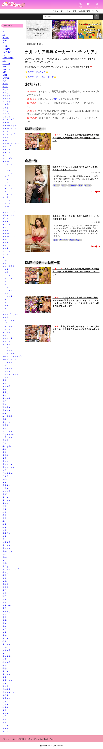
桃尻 (5, 536)
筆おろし (7, 611)
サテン (6, 191)
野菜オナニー (9, 692)
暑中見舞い (8, 533)
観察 (5, 659)
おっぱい (7, 92)
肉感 (5, 635)
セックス (7, 203)
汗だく (6, 554)
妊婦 (5, 479)
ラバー (6, 347)
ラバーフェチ (9, 353)
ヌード (6, 263)
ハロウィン (8, 275)
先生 (5, 419)
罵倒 (5, 626)
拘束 (5, 524)
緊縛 (5, 623)
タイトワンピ (9, 212)
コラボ (6, 179)
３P (4, 719)
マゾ (5, 323)
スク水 (6, 197)
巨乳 (5, 506)
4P (4, 34)
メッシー (7, 341)
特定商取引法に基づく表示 (27, 739)
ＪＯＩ (6, 725)
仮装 (5, 413)
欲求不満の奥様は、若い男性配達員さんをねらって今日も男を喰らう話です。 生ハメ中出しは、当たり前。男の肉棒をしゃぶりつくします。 (76, 179)
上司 (5, 380)
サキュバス (8, 188)
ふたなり (7, 110)
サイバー (7, 185)
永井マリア (8, 551)
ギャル (6, 161)
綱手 (5, 620)
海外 (5, 557)
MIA (4, 72)
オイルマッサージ (11, 143)
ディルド (7, 233)
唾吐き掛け (8, 446)
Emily (5, 43)
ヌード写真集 (9, 266)
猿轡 (5, 581)
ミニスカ (7, 332)
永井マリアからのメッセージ (41, 76)
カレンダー (8, 158)
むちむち (7, 116)
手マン (6, 521)
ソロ (5, 209)
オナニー (7, 152)
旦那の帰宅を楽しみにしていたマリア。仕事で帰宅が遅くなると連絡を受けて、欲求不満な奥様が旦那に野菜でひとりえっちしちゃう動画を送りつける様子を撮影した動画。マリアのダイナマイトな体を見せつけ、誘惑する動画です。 (76, 230)
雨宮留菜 (7, 698)
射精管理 (7, 491)
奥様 (5, 470)
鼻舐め (6, 713)
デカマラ (7, 245)
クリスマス (8, 164)
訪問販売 (7, 662)
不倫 (5, 389)
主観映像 (7, 398)
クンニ (6, 167)
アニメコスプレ (10, 134)
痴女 (5, 590)
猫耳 (5, 578)
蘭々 (5, 653)
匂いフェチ (8, 431)
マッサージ (8, 329)
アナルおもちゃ (10, 125)
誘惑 (5, 668)
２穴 (5, 716)
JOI (4, 54)
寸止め (6, 488)
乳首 (5, 404)
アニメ (6, 131)
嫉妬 (5, 482)
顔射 (5, 701)
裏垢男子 (7, 656)
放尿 (5, 530)
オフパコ (7, 155)
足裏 (5, 677)
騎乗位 (6, 707)
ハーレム (7, 284)
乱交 (5, 401)
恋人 (5, 515)
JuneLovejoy (8, 57)
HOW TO (7, 51)
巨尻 (5, 509)
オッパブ (7, 146)
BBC (5, 40)
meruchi (6, 69)
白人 (5, 593)
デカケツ (7, 239)
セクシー (7, 200)
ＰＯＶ (6, 731)
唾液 (5, 449)
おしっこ (7, 89)
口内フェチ (8, 437)
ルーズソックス (10, 359)
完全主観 (7, 485)
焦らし (6, 572)
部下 (5, 683)
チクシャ (7, 224)
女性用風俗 (8, 473)
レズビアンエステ (11, 374)
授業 (5, 527)
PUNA (5, 83)
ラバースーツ (9, 350)
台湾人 (6, 440)
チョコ (6, 227)
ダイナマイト (9, 215)
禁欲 (5, 602)
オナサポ (7, 149)
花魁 (5, 647)
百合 (5, 596)
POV (5, 80)
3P (4, 31)
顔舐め (6, 704)
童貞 (5, 608)
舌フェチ (7, 644)
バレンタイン (9, 290)
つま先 (6, 104)
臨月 (5, 641)
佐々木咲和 (8, 416)
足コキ (6, 671)
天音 (5, 458)
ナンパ (6, 257)
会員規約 (41, 739)
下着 (5, 383)
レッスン (7, 377)
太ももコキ (8, 464)
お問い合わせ (49, 739)
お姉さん (7, 98)
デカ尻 (6, 248)
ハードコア (8, 278)
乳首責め (7, 407)
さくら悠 (7, 101)
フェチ (6, 305)
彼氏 (5, 512)
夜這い (6, 452)
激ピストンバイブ (11, 569)
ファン (6, 302)
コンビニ (7, 182)
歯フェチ (7, 545)
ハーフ (6, 281)
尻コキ (6, 497)
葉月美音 (7, 650)
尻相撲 (6, 503)
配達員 (6, 686)
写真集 (6, 425)
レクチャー (8, 362)
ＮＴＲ (6, 728)
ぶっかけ (7, 113)
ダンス (6, 218)
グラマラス (8, 173)
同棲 (5, 443)
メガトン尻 (8, 338)
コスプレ (7, 176)
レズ (5, 365)
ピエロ (6, 299)
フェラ (6, 308)
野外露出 (7, 689)
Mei (4, 66)
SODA (5, 86)
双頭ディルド (9, 434)
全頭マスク (8, 422)
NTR (5, 75)
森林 (5, 539)
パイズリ (7, 293)
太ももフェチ (9, 467)
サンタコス (8, 194)
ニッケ (6, 260)
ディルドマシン (10, 236)
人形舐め (7, 410)
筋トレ (6, 614)
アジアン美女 (9, 119)
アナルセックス (10, 128)
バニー (6, 287)
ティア (6, 230)
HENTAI (6, 49)
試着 (5, 665)
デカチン (7, 242)
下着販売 (7, 386)
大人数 (6, 455)
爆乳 (5, 575)
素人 (5, 617)
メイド (6, 335)
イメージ (7, 137)
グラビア (7, 170)
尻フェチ (7, 500)
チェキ (6, 221)
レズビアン (8, 371)
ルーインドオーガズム (13, 356)
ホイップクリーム (11, 314)
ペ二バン (7, 311)
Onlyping (7, 77)
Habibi (5, 46)
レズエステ (8, 368)
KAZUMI (6, 63)
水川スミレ (8, 548)
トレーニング (9, 254)
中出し (6, 392)
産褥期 (6, 584)
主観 (5, 395)
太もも (6, 461)
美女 (5, 629)
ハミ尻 (6, 269)
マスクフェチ (9, 320)
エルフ (6, 140)
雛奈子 (6, 695)
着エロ (6, 599)
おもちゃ (7, 95)
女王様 (6, 476)
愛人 (5, 518)
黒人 (5, 710)
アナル (6, 122)
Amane (6, 37)
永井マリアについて (37, 71)
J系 (4, 60)
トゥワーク (8, 251)
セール (6, 206)
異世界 (6, 587)
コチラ (57, 98)
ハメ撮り (7, 272)
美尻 (5, 632)
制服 (5, 428)
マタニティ (8, 326)
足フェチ (7, 674)
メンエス (7, 344)
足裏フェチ (8, 680)
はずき (6, 107)
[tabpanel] (38, 29)
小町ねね (7, 494)
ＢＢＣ (6, 722)
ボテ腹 (6, 317)
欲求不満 (7, 542)
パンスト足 (8, 296)
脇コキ (6, 638)
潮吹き (6, 566)
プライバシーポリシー (9, 739)
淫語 (5, 563)
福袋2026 (7, 605)
